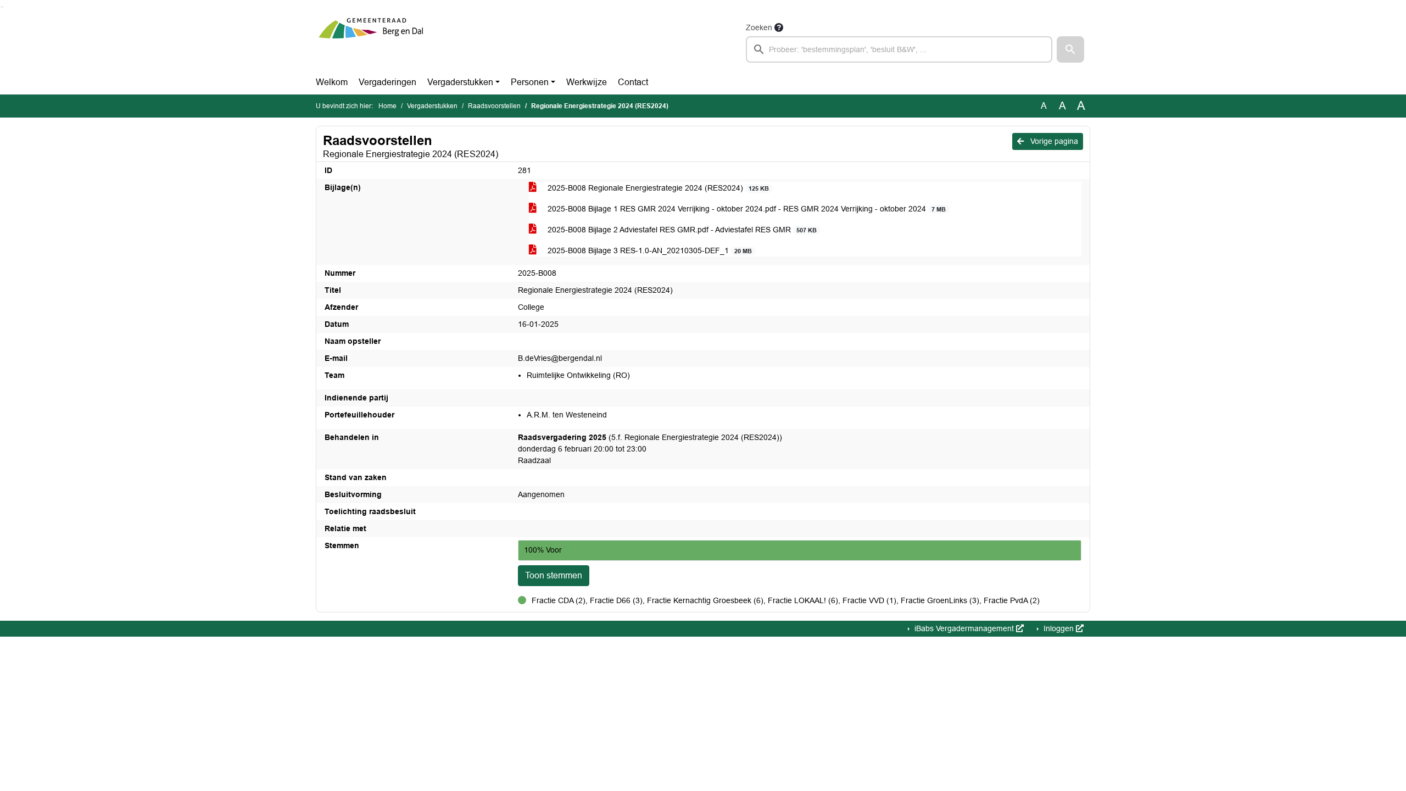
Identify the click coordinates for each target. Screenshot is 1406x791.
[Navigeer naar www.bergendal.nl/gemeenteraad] (371, 41)
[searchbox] (899, 49)
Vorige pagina (1053, 141)
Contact (633, 82)
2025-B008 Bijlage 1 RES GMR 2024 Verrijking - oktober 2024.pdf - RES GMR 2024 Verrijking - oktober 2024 (745, 208)
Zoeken (759, 27)
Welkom (332, 82)
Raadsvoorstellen (494, 106)
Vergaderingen (387, 82)
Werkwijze (586, 82)
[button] (1070, 49)
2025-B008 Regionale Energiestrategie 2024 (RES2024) (657, 187)
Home (387, 106)
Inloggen (1058, 628)
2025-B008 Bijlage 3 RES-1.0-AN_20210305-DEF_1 (648, 250)
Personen (530, 82)
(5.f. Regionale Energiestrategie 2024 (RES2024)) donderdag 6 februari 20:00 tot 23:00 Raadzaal (650, 449)
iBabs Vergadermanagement (964, 628)
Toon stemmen (553, 575)
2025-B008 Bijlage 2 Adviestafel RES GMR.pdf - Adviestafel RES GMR (681, 229)
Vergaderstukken (460, 82)
